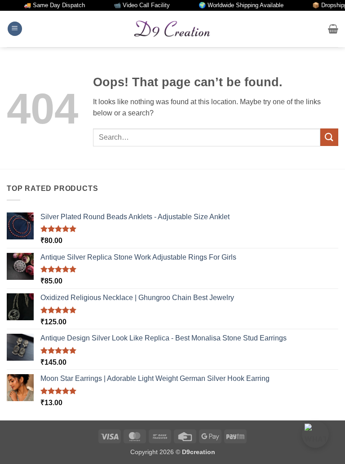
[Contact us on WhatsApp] (315, 434)
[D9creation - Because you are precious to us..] (172, 28)
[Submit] (329, 137)
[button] (15, 29)
